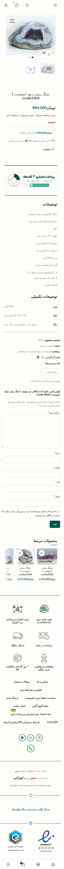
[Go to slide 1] (32, 57)
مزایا (57, 452)
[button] (52, 38)
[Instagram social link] (39, 737)
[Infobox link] (43, 662)
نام (57, 481)
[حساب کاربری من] (6, 5)
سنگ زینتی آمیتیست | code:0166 (47, 571)
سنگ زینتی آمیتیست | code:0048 (25, 571)
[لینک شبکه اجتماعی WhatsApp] (42, 357)
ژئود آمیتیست (34, 351)
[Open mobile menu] (55, 5)
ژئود (42, 345)
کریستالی (22, 351)
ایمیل (56, 496)
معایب (57, 467)
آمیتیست (49, 345)
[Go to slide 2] (29, 57)
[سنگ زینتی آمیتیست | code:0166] (47, 556)
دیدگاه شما (54, 412)
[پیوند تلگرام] (37, 357)
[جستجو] (27, 5)
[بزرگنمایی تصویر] (49, 54)
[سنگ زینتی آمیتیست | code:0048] (25, 556)
